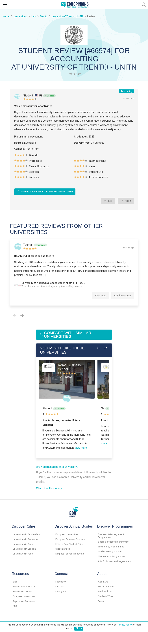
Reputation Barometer (24, 601)
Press (101, 601)
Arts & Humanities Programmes (114, 561)
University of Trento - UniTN (67, 16)
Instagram (60, 591)
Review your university (24, 586)
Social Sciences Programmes (113, 541)
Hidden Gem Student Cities (69, 544)
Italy (33, 16)
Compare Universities (24, 596)
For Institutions (106, 586)
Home (6, 16)
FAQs (15, 606)
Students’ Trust (106, 596)
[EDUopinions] (75, 4)
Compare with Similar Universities (67, 334)
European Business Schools (70, 539)
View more (100, 295)
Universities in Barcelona (25, 539)
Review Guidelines (22, 591)
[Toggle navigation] (5, 4)
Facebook (60, 581)
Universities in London (24, 548)
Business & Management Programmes (111, 536)
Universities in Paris (23, 553)
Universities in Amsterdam (26, 534)
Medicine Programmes (109, 551)
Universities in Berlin (23, 544)
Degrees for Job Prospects (69, 553)
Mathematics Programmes (111, 556)
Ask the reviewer (122, 295)
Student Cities (62, 548)
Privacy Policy (125, 624)
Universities (20, 16)
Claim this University (49, 488)
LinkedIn (59, 586)
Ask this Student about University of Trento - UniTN (47, 191)
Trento (43, 16)
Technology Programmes (111, 546)
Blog (15, 581)
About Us (103, 581)
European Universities (66, 534)
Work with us (105, 591)
